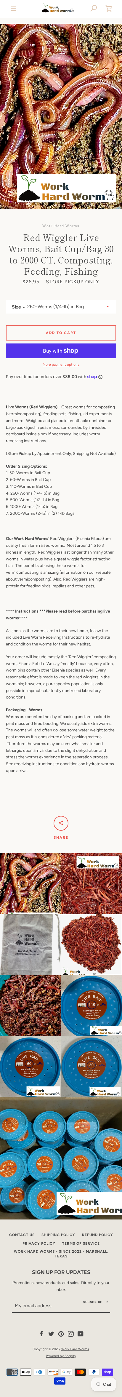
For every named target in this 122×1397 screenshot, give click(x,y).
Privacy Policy (39, 1243)
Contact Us (22, 1235)
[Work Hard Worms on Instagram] (71, 1333)
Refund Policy (97, 1235)
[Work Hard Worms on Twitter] (51, 1333)
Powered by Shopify (61, 1356)
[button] (93, 8)
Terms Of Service (81, 1243)
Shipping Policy (58, 1235)
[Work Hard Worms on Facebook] (41, 1333)
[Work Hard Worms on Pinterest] (61, 1333)
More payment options (61, 364)
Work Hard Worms (75, 1349)
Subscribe (92, 1302)
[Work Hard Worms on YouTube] (81, 1333)
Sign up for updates (61, 1272)
